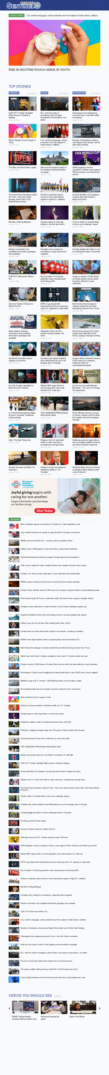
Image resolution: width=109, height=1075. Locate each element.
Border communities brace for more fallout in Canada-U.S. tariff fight (47, 755)
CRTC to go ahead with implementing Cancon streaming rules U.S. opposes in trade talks (55, 862)
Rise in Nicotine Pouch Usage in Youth (36, 697)
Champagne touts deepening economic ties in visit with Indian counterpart (49, 936)
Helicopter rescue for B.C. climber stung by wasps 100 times (44, 837)
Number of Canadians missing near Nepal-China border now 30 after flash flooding (52, 928)
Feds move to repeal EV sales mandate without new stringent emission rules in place (53, 565)
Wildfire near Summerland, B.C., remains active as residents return (46, 540)
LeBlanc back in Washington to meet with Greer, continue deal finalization (49, 549)
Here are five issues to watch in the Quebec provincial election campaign (49, 944)
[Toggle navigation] (98, 5)
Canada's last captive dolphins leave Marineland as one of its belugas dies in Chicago (54, 804)
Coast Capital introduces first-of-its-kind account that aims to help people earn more (53, 977)
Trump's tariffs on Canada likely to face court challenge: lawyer (45, 796)
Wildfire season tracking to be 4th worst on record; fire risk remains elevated (50, 582)
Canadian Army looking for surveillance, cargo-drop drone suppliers (46, 895)
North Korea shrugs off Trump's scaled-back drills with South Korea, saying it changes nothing (57, 598)
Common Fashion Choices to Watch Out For (38, 829)
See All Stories (32, 93)
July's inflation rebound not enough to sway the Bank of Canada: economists (50, 532)
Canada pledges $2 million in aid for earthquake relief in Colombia (46, 812)
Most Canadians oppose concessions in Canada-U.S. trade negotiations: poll (50, 524)
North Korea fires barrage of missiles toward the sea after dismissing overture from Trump (55, 647)
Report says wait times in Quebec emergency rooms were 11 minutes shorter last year (54, 656)
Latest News (16, 15)
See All (57, 995)
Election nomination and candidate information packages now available (48, 903)
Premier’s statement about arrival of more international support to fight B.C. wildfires (53, 878)
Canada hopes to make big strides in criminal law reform (42, 713)
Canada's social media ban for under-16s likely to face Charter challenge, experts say (54, 606)
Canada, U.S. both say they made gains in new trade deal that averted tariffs (50, 573)
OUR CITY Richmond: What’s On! (34, 911)
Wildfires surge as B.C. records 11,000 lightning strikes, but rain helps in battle (51, 680)
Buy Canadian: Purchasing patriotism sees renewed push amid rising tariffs (50, 870)
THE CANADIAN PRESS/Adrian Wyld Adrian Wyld (41, 746)
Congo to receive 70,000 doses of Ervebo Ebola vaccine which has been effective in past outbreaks (59, 664)
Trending (15, 519)
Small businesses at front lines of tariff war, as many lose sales (45, 738)
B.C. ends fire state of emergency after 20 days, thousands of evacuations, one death (54, 952)
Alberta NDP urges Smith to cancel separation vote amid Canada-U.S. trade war (52, 853)
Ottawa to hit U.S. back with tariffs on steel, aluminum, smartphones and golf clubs (53, 779)
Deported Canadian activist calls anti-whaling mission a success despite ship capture (54, 614)
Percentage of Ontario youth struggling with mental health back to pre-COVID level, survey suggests (59, 672)
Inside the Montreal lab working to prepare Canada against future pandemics (50, 557)
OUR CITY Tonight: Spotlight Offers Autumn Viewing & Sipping (45, 763)
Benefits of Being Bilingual (31, 886)
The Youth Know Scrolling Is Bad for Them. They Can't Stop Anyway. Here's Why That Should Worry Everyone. (60, 789)
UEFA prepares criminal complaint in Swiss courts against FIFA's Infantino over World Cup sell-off (59, 845)
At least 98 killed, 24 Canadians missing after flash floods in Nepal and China (50, 771)
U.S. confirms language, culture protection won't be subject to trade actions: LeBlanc (53, 919)
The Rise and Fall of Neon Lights (33, 821)
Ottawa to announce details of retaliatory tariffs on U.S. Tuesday (45, 705)
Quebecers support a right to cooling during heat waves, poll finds (46, 722)
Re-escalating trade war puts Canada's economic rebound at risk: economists (51, 689)
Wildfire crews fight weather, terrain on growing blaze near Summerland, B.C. (50, 639)
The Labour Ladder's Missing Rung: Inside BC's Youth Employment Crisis (49, 969)
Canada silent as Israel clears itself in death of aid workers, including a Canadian (52, 631)
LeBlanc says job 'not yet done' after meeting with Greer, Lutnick (45, 623)
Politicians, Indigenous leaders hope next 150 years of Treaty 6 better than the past (53, 730)
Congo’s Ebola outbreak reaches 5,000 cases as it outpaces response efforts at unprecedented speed (60, 590)
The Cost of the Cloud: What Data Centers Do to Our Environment (46, 961)
